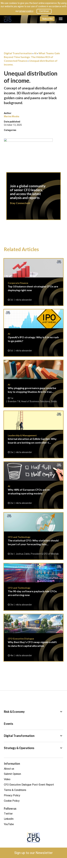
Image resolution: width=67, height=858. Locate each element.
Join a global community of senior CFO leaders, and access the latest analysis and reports (33, 198)
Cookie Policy (12, 800)
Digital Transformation (33, 736)
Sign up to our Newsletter (33, 853)
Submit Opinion (12, 773)
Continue (44, 11)
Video (7, 779)
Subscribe (47, 18)
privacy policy (26, 11)
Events (8, 723)
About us (9, 768)
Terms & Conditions (15, 790)
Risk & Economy (33, 712)
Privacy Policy (12, 795)
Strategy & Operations (33, 748)
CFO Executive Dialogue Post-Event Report (29, 784)
